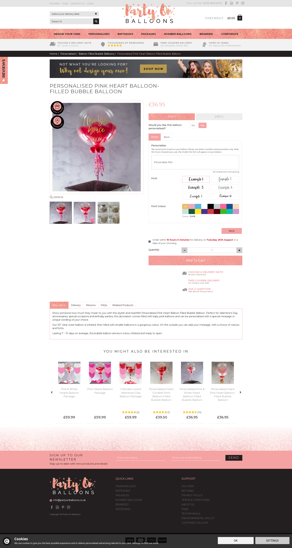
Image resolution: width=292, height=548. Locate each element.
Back (167, 137)
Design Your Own (67, 34)
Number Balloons (129, 499)
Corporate (229, 34)
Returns (90, 305)
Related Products (122, 305)
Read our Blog (231, 3)
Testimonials (190, 513)
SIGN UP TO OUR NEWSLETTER (78, 459)
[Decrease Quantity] (184, 250)
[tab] (172, 116)
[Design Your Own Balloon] (146, 68)
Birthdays (123, 490)
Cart (239, 18)
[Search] (96, 21)
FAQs (104, 305)
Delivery (76, 305)
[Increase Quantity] (239, 250)
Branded (122, 504)
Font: (154, 178)
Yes (202, 125)
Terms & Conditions (195, 499)
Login (90, 3)
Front (154, 137)
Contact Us (77, 3)
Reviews (3, 69)
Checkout (214, 18)
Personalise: (158, 145)
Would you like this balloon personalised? (165, 127)
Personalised (126, 486)
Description (59, 305)
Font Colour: (158, 206)
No (193, 125)
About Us (187, 504)
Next (232, 230)
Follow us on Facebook (226, 3)
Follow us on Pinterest (237, 3)
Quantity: (154, 249)
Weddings (123, 509)
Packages (122, 495)
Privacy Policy (192, 495)
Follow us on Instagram (243, 3)
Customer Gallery (194, 522)
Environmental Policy (197, 518)
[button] (52, 68)
